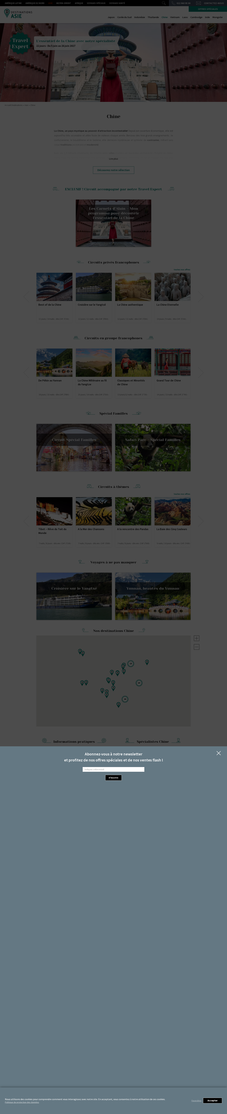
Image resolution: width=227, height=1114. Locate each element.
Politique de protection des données (22, 1102)
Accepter (213, 1100)
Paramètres (196, 1100)
